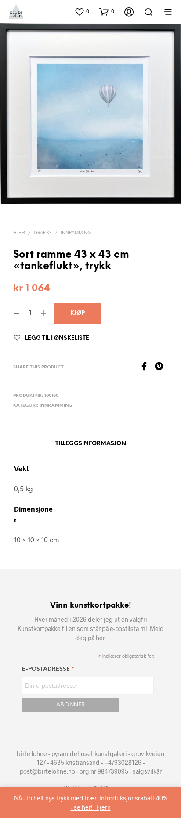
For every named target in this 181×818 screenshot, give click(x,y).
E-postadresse (48, 670)
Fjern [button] (103, 807)
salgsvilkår (147, 771)
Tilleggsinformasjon (90, 444)
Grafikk (43, 233)
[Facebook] (147, 368)
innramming (76, 233)
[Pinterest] (161, 368)
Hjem (19, 233)
